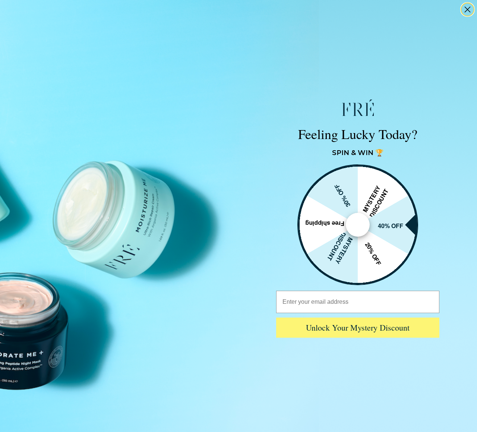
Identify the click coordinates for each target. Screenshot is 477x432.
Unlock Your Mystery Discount (358, 327)
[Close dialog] (467, 9)
